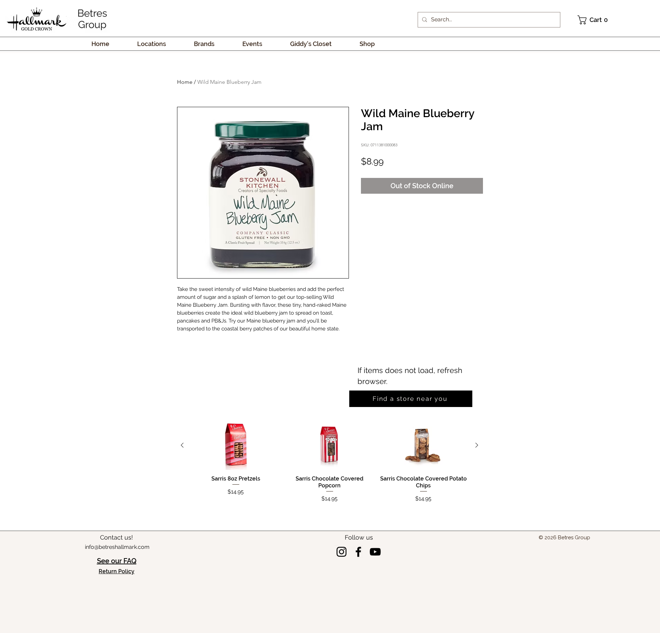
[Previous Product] (182, 486)
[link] (594, 19)
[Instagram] (341, 593)
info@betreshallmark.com (117, 588)
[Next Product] (477, 486)
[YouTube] (375, 593)
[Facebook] (358, 593)
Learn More (468, 182)
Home (184, 82)
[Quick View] (235, 486)
